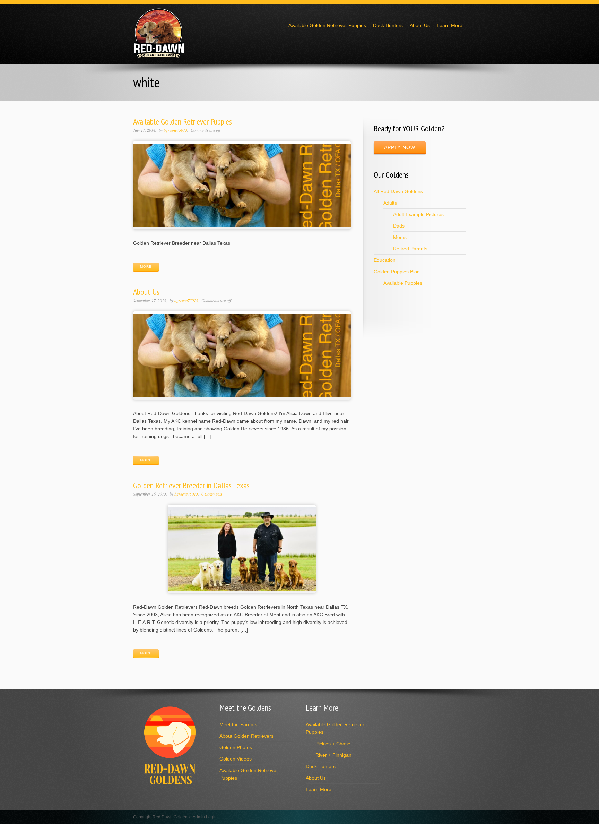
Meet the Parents (238, 724)
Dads (399, 226)
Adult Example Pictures (418, 214)
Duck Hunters (388, 25)
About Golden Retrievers (246, 736)
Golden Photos (235, 747)
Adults (390, 203)
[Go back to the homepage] (159, 56)
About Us (420, 25)
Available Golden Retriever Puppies (327, 25)
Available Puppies (402, 283)
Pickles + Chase (332, 743)
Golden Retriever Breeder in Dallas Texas (191, 485)
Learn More (449, 25)
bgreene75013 (175, 130)
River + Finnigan (333, 755)
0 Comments (211, 494)
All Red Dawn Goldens (398, 191)
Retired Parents (410, 248)
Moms (400, 237)
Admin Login (205, 817)
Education (385, 260)
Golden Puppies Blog (397, 271)
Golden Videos (235, 759)
